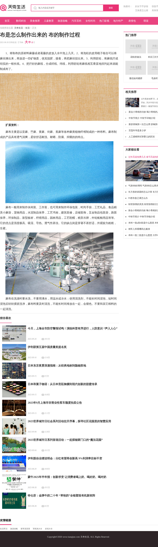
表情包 (132, 20)
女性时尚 (90, 20)
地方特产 (118, 20)
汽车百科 (76, 20)
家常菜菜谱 (25, 529)
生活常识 (3, 529)
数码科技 (21, 20)
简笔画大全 (37, 529)
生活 (27, 28)
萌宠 (145, 20)
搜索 (111, 8)
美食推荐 (35, 20)
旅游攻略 (63, 20)
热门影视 (104, 20)
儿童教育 (49, 20)
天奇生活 (18, 28)
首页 (7, 20)
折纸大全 (48, 529)
